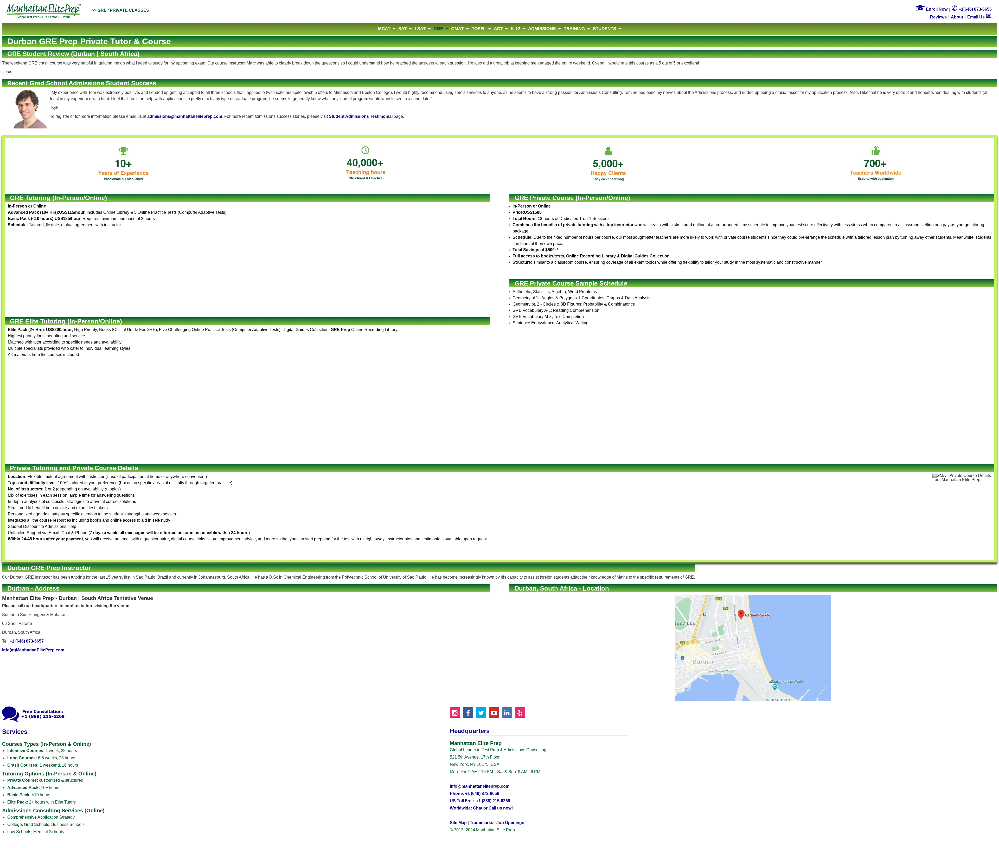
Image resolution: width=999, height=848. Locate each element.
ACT (498, 28)
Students (604, 28)
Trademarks (481, 822)
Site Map (458, 822)
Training (574, 28)
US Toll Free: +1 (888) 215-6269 (480, 801)
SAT (402, 28)
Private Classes (129, 10)
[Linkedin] (507, 712)
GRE (102, 10)
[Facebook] (468, 712)
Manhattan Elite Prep (43, 11)
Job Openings (510, 822)
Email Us (979, 17)
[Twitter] (481, 712)
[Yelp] (520, 712)
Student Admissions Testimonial (361, 116)
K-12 (515, 28)
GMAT (457, 28)
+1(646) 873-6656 (972, 9)
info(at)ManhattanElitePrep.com (33, 650)
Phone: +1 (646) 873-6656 (474, 793)
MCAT (384, 28)
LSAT (420, 28)
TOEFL (479, 28)
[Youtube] (494, 712)
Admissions (542, 28)
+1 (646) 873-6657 (27, 641)
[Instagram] (455, 712)
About (957, 17)
